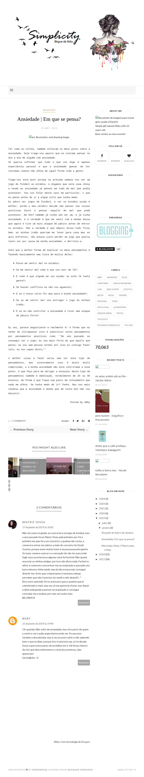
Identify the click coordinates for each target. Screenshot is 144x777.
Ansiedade (49, 110)
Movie (100, 295)
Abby (99, 277)
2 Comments (19, 420)
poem (114, 301)
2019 (102, 518)
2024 (102, 498)
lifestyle (127, 289)
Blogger (85, 741)
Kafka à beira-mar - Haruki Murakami (110, 472)
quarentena (119, 307)
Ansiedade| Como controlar (74, 466)
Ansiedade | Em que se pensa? (118, 539)
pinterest (115, 161)
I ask (99, 289)
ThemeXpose (39, 769)
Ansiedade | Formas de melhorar (20, 466)
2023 (102, 503)
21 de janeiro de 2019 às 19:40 (37, 623)
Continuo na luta (48, 468)
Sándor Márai (104, 313)
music (111, 295)
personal (102, 301)
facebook (101, 161)
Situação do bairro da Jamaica (117, 532)
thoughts (102, 319)
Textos (119, 313)
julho (104, 522)
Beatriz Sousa (33, 522)
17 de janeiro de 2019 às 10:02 (37, 527)
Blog (124, 277)
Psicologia (103, 307)
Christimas (102, 283)
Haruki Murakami (122, 283)
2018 (102, 554)
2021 (102, 508)
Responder (84, 602)
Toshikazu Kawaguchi (108, 325)
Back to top (125, 769)
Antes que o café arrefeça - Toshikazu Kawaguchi (111, 448)
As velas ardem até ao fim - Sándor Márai (111, 378)
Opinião (123, 295)
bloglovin (129, 161)
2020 (102, 513)
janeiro (106, 527)
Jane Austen (113, 289)
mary (26, 618)
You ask (129, 325)
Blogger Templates (80, 769)
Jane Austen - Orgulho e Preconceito (109, 417)
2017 (102, 559)
